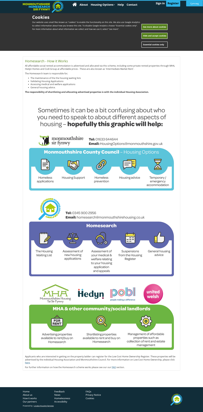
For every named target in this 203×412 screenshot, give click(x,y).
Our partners (30, 401)
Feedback (59, 391)
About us (27, 394)
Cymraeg (194, 3)
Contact (132, 4)
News (57, 394)
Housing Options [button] (102, 4)
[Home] (74, 5)
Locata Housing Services (44, 406)
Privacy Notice (93, 394)
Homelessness (62, 398)
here (27, 362)
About (84, 4)
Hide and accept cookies (154, 35)
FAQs (88, 391)
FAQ (114, 367)
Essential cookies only (153, 44)
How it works (30, 398)
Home (26, 391)
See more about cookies (154, 27)
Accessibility (60, 401)
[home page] (43, 7)
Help (121, 4)
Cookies (90, 398)
